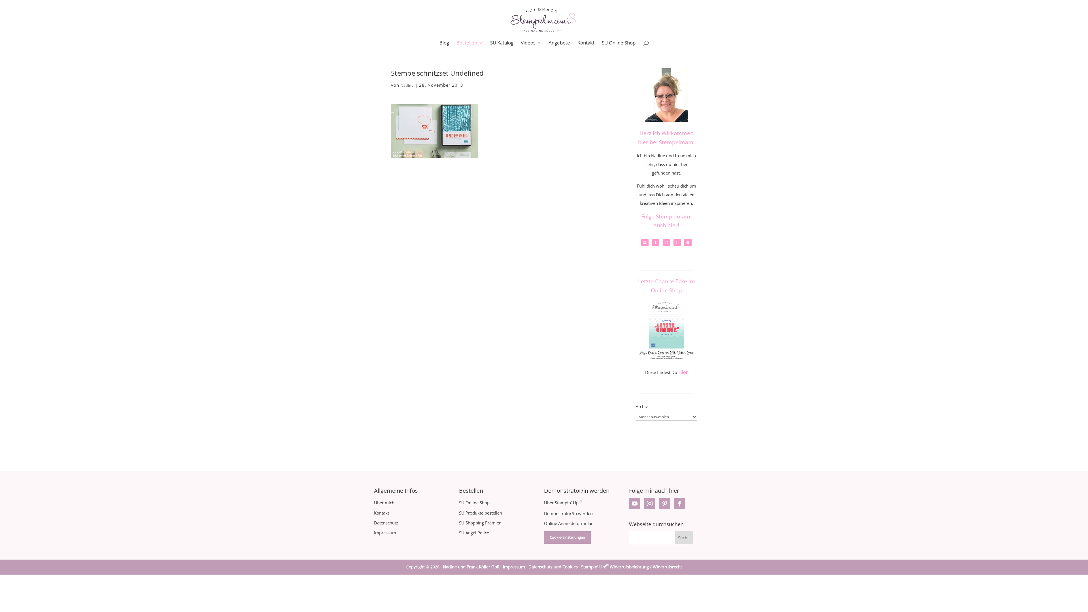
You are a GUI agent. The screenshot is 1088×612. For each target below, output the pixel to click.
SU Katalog (501, 43)
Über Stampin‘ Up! (563, 502)
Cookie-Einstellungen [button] (567, 537)
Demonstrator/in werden (568, 513)
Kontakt (585, 43)
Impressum (385, 533)
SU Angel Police (474, 533)
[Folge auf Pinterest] (664, 503)
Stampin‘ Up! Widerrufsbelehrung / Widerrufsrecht (631, 567)
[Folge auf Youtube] (634, 503)
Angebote (559, 43)
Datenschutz (386, 523)
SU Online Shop (619, 43)
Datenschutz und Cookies (553, 567)
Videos (528, 43)
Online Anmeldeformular (568, 523)
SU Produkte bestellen (480, 513)
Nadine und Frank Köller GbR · (473, 567)
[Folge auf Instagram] (649, 503)
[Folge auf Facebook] (679, 503)
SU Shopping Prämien (480, 523)
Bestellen (466, 43)
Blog (444, 43)
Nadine (407, 85)
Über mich (384, 502)
